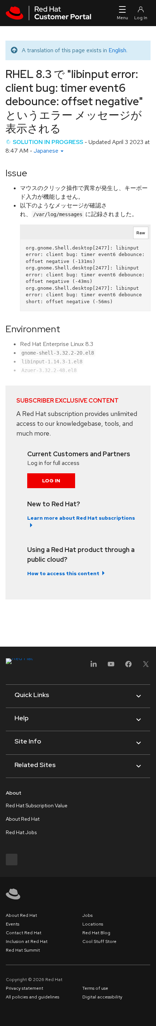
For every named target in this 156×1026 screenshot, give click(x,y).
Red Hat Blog (96, 933)
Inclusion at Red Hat (27, 941)
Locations (92, 924)
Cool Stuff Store (99, 941)
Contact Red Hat (23, 933)
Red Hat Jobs (21, 832)
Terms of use (95, 988)
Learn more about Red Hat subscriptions (81, 518)
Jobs (87, 915)
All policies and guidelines (32, 997)
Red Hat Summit (23, 950)
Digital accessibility (102, 997)
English (117, 50)
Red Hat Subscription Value (36, 805)
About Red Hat (23, 819)
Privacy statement (24, 988)
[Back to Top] (148, 1013)
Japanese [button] (47, 150)
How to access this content (63, 573)
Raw (140, 233)
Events (12, 924)
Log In (51, 480)
